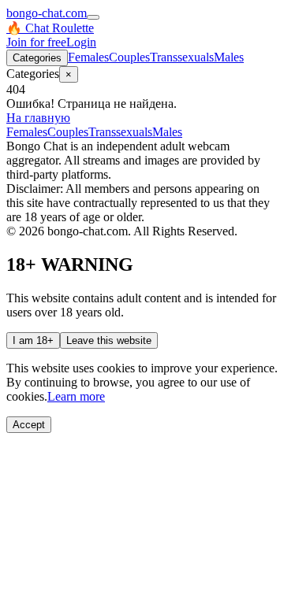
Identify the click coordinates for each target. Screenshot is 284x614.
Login (81, 42)
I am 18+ (33, 340)
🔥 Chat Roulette (50, 28)
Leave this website (108, 340)
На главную (38, 117)
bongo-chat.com (46, 13)
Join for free (36, 42)
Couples (129, 57)
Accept (29, 425)
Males (229, 57)
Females (88, 57)
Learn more (76, 396)
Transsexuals (182, 57)
